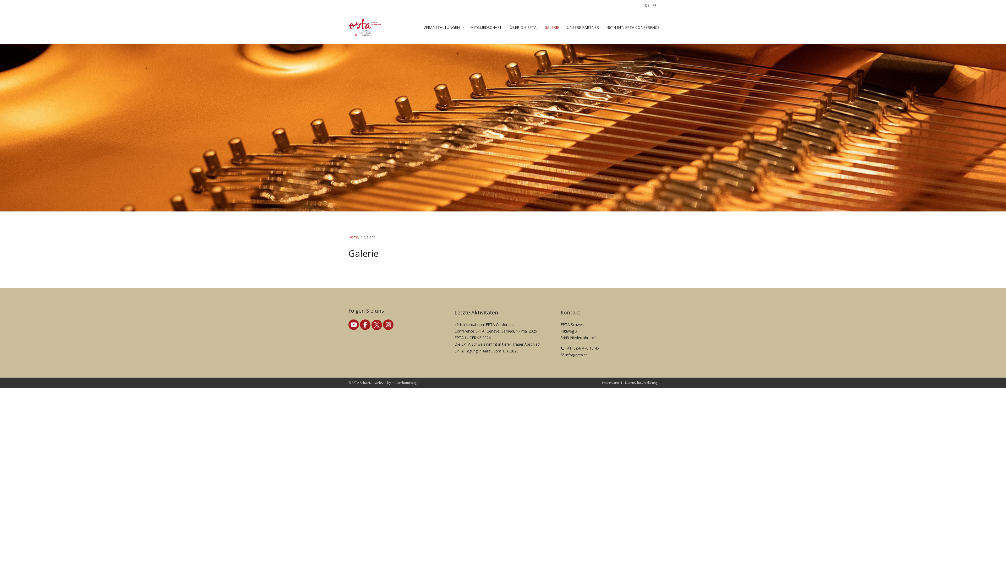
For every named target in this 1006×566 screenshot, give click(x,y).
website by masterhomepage (396, 382)
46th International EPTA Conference (485, 324)
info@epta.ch (576, 354)
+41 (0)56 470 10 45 (582, 348)
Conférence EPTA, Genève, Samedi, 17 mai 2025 (496, 331)
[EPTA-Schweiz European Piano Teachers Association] (364, 27)
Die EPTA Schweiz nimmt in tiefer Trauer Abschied (497, 344)
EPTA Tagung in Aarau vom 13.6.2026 (486, 351)
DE (647, 5)
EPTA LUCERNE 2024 (473, 337)
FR (654, 5)
